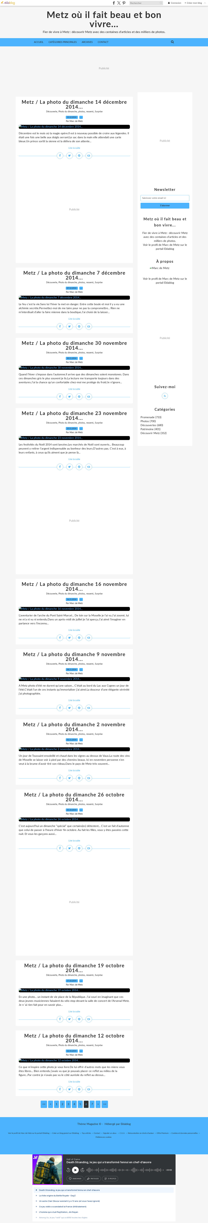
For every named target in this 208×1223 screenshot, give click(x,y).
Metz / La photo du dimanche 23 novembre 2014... (74, 416)
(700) (148, 421)
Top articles (86, 1133)
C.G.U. (122, 1133)
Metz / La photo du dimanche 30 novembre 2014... (74, 346)
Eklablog (126, 1124)
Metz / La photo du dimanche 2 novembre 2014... (74, 727)
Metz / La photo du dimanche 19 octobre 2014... (74, 968)
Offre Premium (163, 1133)
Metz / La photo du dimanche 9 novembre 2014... (74, 657)
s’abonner (76, 1179)
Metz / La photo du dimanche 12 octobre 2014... (74, 1038)
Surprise (98, 112)
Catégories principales (63, 42)
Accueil (38, 42)
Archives (87, 42)
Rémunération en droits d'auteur (141, 1133)
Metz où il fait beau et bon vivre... (104, 20)
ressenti (89, 112)
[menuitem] (39, 42)
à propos (112, 1179)
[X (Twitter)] (119, 3)
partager (95, 1179)
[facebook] (114, 3)
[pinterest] (124, 3)
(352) (154, 433)
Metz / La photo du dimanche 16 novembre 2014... (74, 587)
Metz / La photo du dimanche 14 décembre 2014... (74, 105)
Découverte (51, 112)
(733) (151, 417)
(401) (150, 429)
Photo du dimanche (67, 112)
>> (104, 1104)
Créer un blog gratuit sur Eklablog (65, 1133)
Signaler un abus (110, 1133)
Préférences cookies (103, 1137)
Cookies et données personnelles (184, 1133)
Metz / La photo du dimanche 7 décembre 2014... (74, 275)
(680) (152, 425)
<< (43, 1104)
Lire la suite (74, 148)
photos (81, 112)
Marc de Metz (171, 245)
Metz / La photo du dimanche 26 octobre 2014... (74, 797)
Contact (103, 42)
